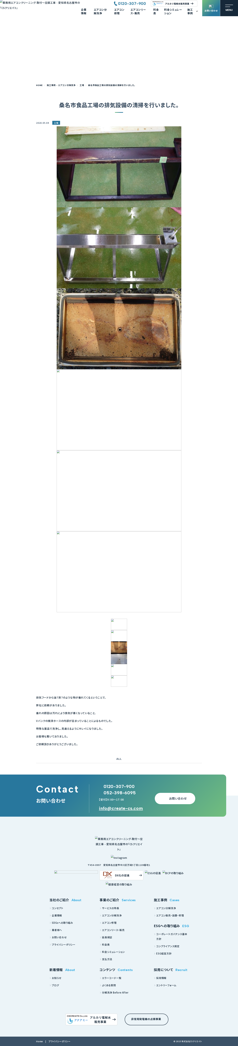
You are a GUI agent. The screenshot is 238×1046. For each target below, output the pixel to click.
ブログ (55, 985)
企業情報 (83, 11)
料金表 (156, 11)
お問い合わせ (211, 10)
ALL (119, 758)
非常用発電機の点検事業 (146, 1019)
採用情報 (161, 978)
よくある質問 (109, 985)
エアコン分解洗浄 (100, 11)
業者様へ (57, 930)
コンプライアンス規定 (168, 946)
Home (39, 1041)
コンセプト (57, 908)
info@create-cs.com (121, 808)
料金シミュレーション (173, 11)
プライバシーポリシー (63, 944)
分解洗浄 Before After (115, 992)
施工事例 (190, 11)
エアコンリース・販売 (138, 11)
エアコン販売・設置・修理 (170, 915)
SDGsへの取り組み (62, 922)
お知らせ (56, 978)
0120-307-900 (132, 4)
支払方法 (107, 959)
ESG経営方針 (164, 953)
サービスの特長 (110, 908)
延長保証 (107, 937)
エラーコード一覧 (111, 978)
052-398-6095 (120, 793)
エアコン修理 (119, 11)
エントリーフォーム (166, 985)
